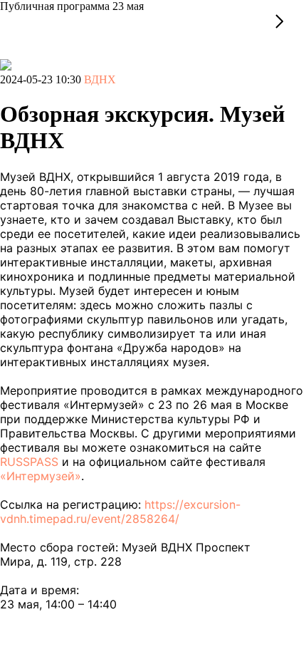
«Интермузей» (40, 476)
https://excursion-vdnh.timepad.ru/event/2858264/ (120, 511)
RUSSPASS (29, 462)
